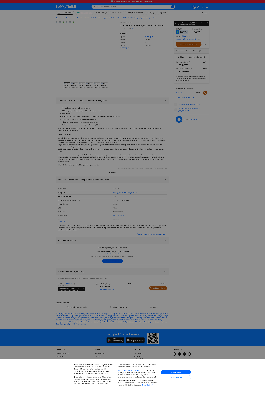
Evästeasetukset (176, 377)
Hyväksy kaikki (176, 372)
